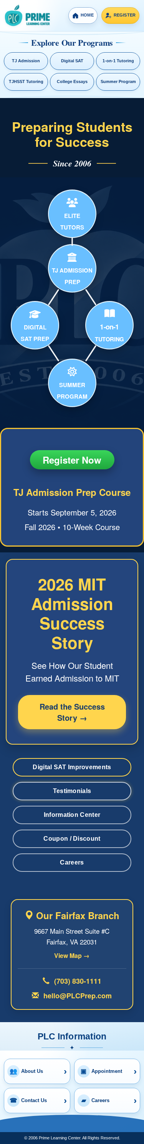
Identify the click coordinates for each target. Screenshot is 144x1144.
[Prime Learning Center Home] (27, 15)
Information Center (72, 814)
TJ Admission (26, 60)
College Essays (72, 81)
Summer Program (118, 81)
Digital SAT (72, 60)
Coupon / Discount (71, 838)
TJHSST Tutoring (26, 81)
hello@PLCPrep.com (76, 996)
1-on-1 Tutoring (118, 60)
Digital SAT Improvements (72, 767)
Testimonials (72, 791)
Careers (72, 862)
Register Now (72, 459)
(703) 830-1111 (76, 981)
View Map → (71, 955)
